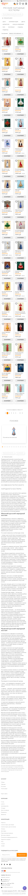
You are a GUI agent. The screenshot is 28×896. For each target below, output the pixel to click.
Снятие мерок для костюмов (8, 826)
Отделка (20, 27)
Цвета (23, 21)
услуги (3, 804)
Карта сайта (4, 793)
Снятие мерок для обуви (7, 824)
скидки (3, 845)
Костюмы (3, 786)
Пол (4, 27)
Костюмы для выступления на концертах (11, 765)
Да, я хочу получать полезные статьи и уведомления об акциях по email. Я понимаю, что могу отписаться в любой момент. (13, 860)
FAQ (2, 841)
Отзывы (3, 808)
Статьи (3, 843)
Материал (11, 27)
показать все (8, 18)
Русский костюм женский (10, 437)
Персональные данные (7, 833)
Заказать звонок (5, 877)
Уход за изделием (18, 24)
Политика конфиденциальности (9, 837)
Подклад (5, 29)
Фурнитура (6, 24)
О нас (2, 801)
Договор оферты (5, 835)
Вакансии (3, 814)
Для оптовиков (5, 810)
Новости (3, 822)
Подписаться (21, 854)
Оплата (3, 829)
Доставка (3, 831)
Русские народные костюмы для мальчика (12, 14)
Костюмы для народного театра (9, 766)
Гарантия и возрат (6, 839)
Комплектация (13, 21)
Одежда (3, 784)
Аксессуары (4, 788)
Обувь (2, 782)
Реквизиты (4, 812)
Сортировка (4, 33)
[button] (2, 447)
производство (4, 806)
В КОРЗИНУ (7, 54)
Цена (4, 21)
